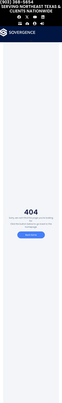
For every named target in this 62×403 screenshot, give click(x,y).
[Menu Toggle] (31, 40)
